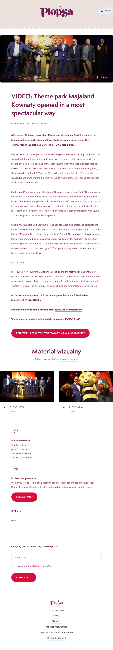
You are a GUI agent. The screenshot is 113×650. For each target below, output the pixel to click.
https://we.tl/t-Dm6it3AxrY (68, 309)
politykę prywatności (40, 566)
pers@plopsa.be (19, 449)
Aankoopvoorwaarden (56, 626)
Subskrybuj (23, 577)
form (89, 487)
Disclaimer (57, 621)
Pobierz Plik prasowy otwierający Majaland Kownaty (50, 333)
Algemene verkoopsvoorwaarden (56, 632)
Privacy (56, 615)
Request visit (24, 497)
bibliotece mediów (68, 359)
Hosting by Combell (56, 638)
